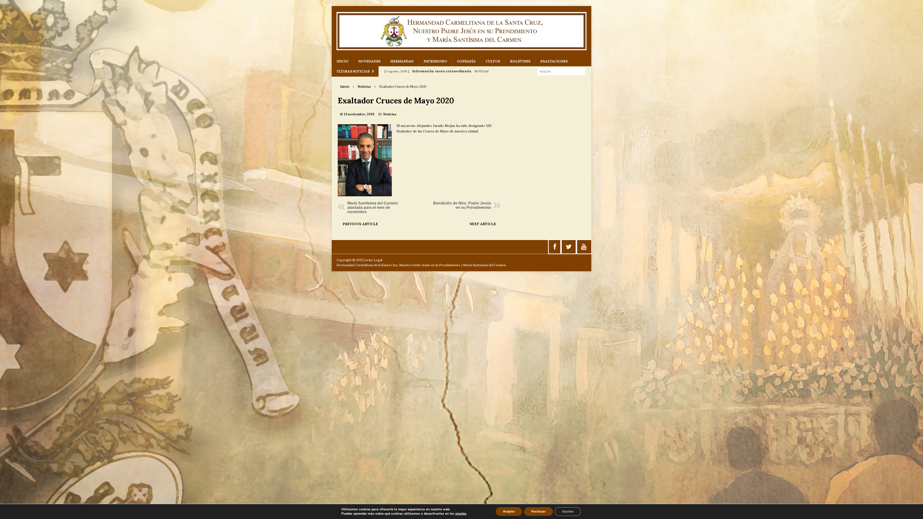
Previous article (360, 224)
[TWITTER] (568, 246)
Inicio (343, 61)
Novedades (369, 61)
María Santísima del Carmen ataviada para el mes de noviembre (372, 207)
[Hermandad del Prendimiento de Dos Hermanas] (461, 31)
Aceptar (509, 511)
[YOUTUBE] (583, 246)
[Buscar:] (561, 71)
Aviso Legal (373, 260)
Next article (483, 224)
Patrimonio (435, 61)
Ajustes (568, 511)
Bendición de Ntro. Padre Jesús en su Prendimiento (462, 205)
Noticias (389, 114)
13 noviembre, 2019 (359, 114)
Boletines (520, 61)
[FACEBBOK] (555, 246)
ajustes (460, 514)
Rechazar (538, 511)
